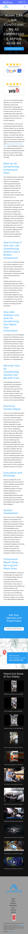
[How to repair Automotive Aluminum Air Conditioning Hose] (14, 738)
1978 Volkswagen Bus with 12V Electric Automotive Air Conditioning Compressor (14, 764)
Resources (13, 905)
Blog (13, 908)
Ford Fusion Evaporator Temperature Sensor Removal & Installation (14, 804)
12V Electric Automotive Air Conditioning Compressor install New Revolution (14, 784)
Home (13, 899)
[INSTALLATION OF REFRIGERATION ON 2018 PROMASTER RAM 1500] (14, 720)
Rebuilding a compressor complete (14, 853)
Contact (13, 910)
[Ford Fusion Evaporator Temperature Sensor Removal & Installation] (14, 794)
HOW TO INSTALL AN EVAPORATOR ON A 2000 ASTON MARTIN (14, 711)
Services (13, 903)
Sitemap (13, 912)
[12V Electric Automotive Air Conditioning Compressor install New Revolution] (14, 775)
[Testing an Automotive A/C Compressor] (14, 862)
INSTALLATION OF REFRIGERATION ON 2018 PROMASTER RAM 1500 (14, 728)
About (13, 901)
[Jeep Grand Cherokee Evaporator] (14, 830)
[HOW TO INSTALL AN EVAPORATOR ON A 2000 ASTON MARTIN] (14, 703)
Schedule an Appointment (14, 48)
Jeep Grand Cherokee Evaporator (14, 837)
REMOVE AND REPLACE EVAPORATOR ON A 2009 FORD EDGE (14, 694)
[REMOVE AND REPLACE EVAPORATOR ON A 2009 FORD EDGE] (14, 686)
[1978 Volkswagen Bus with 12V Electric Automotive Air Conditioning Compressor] (14, 757)
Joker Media (11, 931)
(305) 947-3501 (8, 2)
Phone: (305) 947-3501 (16, 660)
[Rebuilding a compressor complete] (14, 846)
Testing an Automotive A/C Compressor (14, 868)
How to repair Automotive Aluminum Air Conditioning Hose (14, 747)
